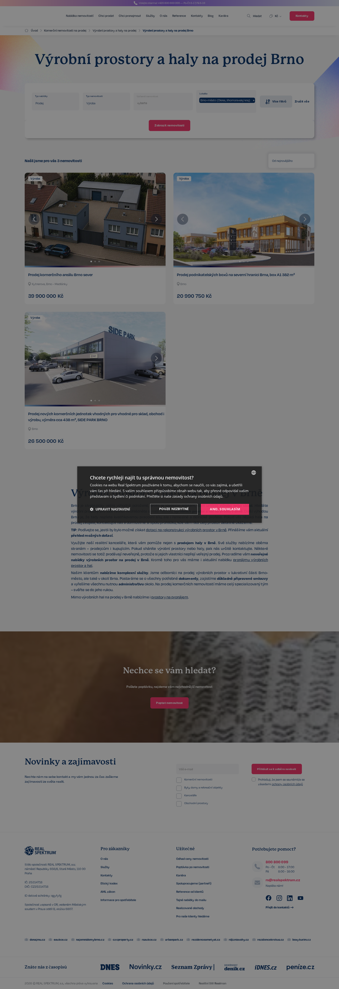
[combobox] (253, 472)
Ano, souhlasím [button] (225, 509)
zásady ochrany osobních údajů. (197, 496)
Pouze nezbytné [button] (174, 509)
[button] (110, 509)
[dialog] (169, 494)
